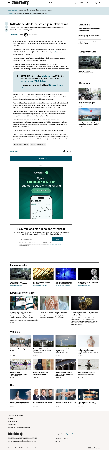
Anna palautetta (12, 424)
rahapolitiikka (41, 144)
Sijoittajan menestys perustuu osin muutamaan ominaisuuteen (66, 403)
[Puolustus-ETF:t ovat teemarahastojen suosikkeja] (90, 62)
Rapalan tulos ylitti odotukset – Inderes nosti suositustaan (35, 10)
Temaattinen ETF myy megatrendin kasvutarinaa (88, 282)
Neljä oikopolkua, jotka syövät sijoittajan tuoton (87, 42)
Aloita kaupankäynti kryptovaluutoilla (53, 312)
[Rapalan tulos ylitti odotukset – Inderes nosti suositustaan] (88, 365)
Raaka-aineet (44, 285)
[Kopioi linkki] (6, 30)
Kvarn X (20, 285)
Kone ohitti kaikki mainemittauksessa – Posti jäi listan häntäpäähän (18, 374)
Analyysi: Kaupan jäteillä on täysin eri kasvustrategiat (89, 36)
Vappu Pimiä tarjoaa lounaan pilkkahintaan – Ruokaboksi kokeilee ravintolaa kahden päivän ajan (88, 351)
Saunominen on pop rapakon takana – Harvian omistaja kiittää (87, 403)
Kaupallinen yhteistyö (14, 285)
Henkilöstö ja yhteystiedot (15, 415)
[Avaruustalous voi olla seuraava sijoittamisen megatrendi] (20, 394)
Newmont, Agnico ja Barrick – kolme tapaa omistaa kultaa (64, 282)
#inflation (46, 75)
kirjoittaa (55, 52)
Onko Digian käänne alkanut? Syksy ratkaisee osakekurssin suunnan (89, 123)
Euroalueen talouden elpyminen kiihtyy (19, 349)
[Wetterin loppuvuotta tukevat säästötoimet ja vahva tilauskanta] (90, 94)
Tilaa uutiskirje (12, 421)
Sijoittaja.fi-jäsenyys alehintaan (21, 312)
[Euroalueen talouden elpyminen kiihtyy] (20, 341)
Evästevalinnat (31, 448)
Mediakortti (11, 418)
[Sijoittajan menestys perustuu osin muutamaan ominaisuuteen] (66, 394)
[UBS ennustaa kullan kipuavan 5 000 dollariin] (43, 274)
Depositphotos (70, 434)
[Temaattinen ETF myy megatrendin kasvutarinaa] (88, 274)
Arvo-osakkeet (58, 285)
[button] (9, 3)
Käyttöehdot (22, 448)
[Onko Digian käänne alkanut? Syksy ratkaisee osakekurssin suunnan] (90, 114)
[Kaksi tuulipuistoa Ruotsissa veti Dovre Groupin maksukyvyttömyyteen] (66, 341)
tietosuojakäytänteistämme (54, 244)
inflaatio (33, 144)
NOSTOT (10, 13)
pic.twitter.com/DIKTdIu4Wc (33, 80)
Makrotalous (14, 34)
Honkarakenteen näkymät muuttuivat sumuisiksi (40, 373)
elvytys (26, 144)
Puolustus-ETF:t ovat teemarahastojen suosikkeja (87, 71)
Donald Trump (18, 144)
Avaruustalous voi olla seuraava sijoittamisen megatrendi (30, 13)
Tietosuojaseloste (13, 448)
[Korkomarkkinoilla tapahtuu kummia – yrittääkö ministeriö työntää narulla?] (66, 365)
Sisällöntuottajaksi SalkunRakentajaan (19, 427)
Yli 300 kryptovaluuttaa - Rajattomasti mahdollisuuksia (84, 313)
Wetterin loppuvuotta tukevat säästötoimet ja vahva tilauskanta (88, 103)
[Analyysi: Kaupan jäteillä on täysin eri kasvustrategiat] (43, 394)
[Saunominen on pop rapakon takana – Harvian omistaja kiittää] (88, 394)
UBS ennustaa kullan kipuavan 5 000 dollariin (42, 282)
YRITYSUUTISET (12, 10)
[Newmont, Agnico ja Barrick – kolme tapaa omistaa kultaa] (66, 274)
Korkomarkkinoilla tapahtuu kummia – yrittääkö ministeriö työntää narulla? (64, 374)
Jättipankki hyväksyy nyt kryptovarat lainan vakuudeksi (89, 29)
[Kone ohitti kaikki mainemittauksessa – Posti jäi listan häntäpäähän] (20, 365)
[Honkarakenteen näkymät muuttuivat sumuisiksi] (43, 365)
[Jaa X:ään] (6, 27)
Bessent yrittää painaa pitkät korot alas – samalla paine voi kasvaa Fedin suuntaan (43, 350)
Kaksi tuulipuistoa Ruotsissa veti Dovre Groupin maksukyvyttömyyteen (65, 350)
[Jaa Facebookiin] (6, 23)
